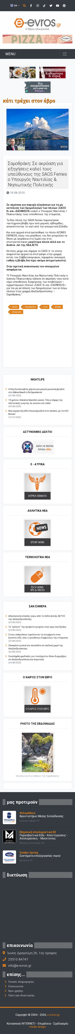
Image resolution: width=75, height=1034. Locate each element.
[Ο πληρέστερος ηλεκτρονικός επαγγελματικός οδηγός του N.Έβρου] (37, 24)
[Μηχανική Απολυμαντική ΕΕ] (9, 836)
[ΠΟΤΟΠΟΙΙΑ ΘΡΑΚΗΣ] (52, 72)
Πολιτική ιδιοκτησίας (21, 995)
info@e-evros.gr (19, 966)
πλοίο (14, 307)
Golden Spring (29, 852)
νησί (45, 307)
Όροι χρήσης (15, 990)
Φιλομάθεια (27, 813)
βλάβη (58, 307)
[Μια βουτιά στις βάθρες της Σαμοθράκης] (37, 752)
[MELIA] (37, 87)
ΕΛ (16, 5)
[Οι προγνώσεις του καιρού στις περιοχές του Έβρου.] (37, 699)
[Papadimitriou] (22, 72)
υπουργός (16, 312)
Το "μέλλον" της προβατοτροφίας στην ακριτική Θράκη (37, 627)
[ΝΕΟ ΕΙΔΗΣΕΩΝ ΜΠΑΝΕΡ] (37, 361)
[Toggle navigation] (65, 53)
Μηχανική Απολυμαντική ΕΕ (38, 832)
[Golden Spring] (9, 856)
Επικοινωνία (15, 986)
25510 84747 (18, 959)
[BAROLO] (37, 38)
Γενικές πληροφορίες (21, 981)
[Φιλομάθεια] (9, 817)
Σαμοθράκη (30, 307)
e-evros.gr (53, 1014)
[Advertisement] (37, 340)
